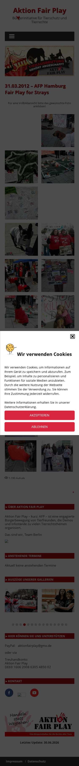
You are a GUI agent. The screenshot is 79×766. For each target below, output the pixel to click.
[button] (72, 336)
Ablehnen (39, 427)
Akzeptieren (39, 415)
